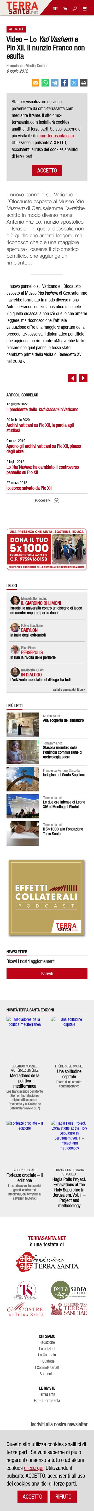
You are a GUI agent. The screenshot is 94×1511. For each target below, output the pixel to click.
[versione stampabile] (83, 85)
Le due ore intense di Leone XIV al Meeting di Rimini (64, 804)
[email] (35, 85)
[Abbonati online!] (64, 8)
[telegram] (54, 85)
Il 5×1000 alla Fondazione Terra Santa (63, 831)
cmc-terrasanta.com (56, 135)
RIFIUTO (63, 1496)
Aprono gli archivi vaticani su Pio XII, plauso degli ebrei (44, 448)
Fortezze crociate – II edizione (25, 1177)
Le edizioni (47, 1348)
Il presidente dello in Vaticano (42, 409)
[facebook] (64, 85)
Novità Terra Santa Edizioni (30, 1010)
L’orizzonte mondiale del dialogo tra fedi (40, 679)
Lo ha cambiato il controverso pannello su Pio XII (43, 469)
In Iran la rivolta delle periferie (33, 657)
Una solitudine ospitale (69, 1074)
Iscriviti (47, 973)
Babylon (29, 630)
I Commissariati (47, 1367)
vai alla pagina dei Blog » (69, 689)
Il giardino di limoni (41, 603)
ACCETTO (47, 170)
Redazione (47, 1342)
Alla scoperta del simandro (63, 720)
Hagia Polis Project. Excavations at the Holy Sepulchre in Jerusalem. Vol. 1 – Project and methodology (69, 1192)
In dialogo (31, 674)
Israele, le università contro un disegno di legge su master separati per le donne (46, 610)
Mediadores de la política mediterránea (24, 1081)
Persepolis (32, 652)
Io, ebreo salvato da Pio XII (29, 488)
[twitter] (74, 85)
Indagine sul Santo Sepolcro (64, 774)
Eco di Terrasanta (47, 1400)
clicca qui (33, 1467)
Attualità (16, 29)
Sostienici (47, 1374)
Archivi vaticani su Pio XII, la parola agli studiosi (40, 427)
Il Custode (47, 1361)
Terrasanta (47, 1394)
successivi (42, 500)
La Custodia (47, 1355)
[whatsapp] (45, 85)
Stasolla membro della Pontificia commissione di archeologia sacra (62, 752)
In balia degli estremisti (28, 635)
